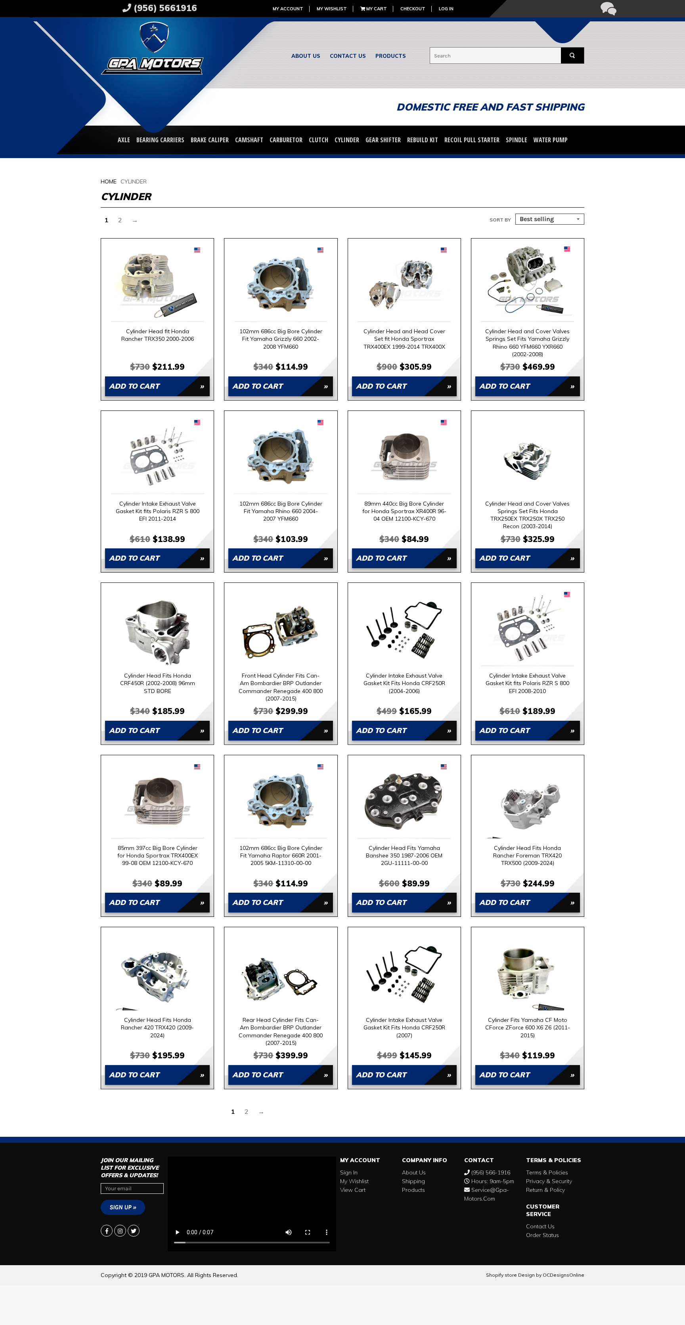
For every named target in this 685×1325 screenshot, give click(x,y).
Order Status (542, 1235)
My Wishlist (332, 8)
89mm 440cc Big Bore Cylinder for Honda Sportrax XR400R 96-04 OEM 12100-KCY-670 (404, 511)
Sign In (349, 1172)
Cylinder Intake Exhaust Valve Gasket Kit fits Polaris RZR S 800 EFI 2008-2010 (527, 683)
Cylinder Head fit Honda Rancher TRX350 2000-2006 (157, 335)
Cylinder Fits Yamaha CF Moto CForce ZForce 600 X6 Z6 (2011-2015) (527, 1027)
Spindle (516, 140)
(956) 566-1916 (490, 1172)
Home (109, 181)
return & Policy (545, 1189)
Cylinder (347, 140)
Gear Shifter (383, 140)
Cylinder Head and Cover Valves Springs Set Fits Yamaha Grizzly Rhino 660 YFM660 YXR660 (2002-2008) (527, 342)
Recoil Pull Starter (471, 140)
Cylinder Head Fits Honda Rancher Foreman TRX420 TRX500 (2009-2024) (527, 855)
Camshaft (249, 140)
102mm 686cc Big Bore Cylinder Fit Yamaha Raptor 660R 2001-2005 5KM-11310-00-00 (280, 855)
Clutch (318, 140)
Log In (446, 8)
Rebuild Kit (422, 140)
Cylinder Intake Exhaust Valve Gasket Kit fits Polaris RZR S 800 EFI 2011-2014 (157, 511)
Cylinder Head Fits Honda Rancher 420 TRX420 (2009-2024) (157, 1027)
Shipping (413, 1181)
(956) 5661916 (164, 7)
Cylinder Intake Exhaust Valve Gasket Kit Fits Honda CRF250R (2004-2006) (404, 683)
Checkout (412, 8)
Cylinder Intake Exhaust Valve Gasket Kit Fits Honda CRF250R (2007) (404, 1027)
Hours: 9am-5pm (492, 1181)
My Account (288, 8)
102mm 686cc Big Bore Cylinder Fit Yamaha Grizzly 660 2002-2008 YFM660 (280, 339)
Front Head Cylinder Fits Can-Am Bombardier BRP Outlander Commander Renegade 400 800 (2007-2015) (281, 687)
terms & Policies (547, 1172)
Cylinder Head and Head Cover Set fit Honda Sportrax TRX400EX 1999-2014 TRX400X (404, 339)
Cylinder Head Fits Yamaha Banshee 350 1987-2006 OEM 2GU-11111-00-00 (404, 855)
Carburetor (286, 140)
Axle (124, 140)
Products (390, 56)
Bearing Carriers (160, 140)
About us (305, 56)
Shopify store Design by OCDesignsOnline (535, 1275)
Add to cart (134, 386)
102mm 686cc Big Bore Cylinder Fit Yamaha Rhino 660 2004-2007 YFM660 (280, 511)
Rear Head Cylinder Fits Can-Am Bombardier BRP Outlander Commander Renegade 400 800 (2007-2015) (281, 1031)
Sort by (500, 220)
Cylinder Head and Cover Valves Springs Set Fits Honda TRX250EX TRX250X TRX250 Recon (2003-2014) (527, 515)
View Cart (352, 1189)
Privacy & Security (549, 1181)
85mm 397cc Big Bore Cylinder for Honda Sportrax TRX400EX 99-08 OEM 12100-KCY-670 (157, 855)
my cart (376, 8)
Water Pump (551, 140)
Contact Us (348, 56)
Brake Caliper (210, 140)
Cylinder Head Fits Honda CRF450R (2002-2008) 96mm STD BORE (157, 683)
